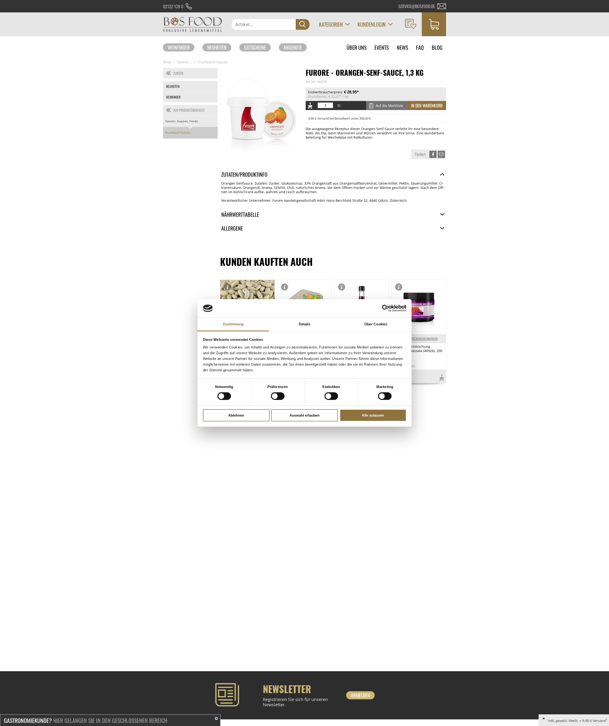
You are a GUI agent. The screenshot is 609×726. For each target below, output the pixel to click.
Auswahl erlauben (304, 415)
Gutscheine (255, 47)
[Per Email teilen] (441, 154)
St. (339, 105)
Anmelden (360, 695)
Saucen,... (184, 62)
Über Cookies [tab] (375, 324)
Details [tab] (304, 324)
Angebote (293, 47)
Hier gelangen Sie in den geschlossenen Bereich (85, 720)
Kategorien (331, 24)
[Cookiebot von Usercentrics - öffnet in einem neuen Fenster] (385, 308)
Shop (167, 62)
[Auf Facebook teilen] (433, 154)
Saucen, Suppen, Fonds (181, 121)
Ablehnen (236, 415)
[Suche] (302, 24)
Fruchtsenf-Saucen (213, 62)
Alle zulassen (373, 415)
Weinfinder (179, 47)
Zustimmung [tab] (233, 324)
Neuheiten (216, 47)
